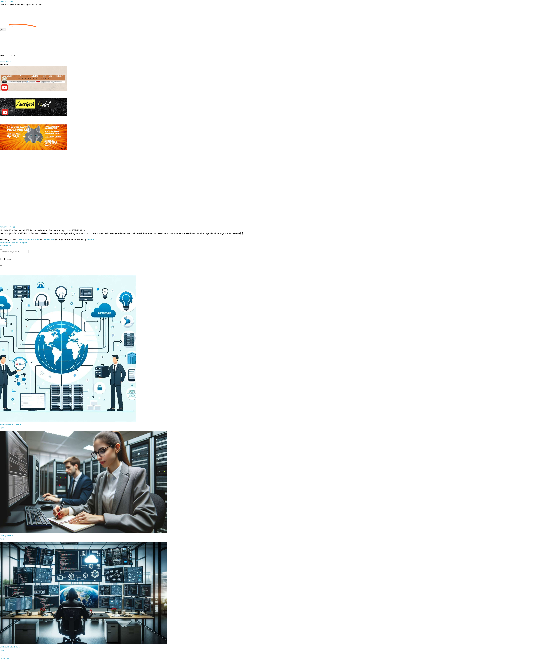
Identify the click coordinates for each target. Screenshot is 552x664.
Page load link (6, 245)
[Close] (1, 249)
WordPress (92, 239)
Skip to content (7, 1)
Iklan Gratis (5, 61)
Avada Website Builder (29, 239)
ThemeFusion (48, 239)
